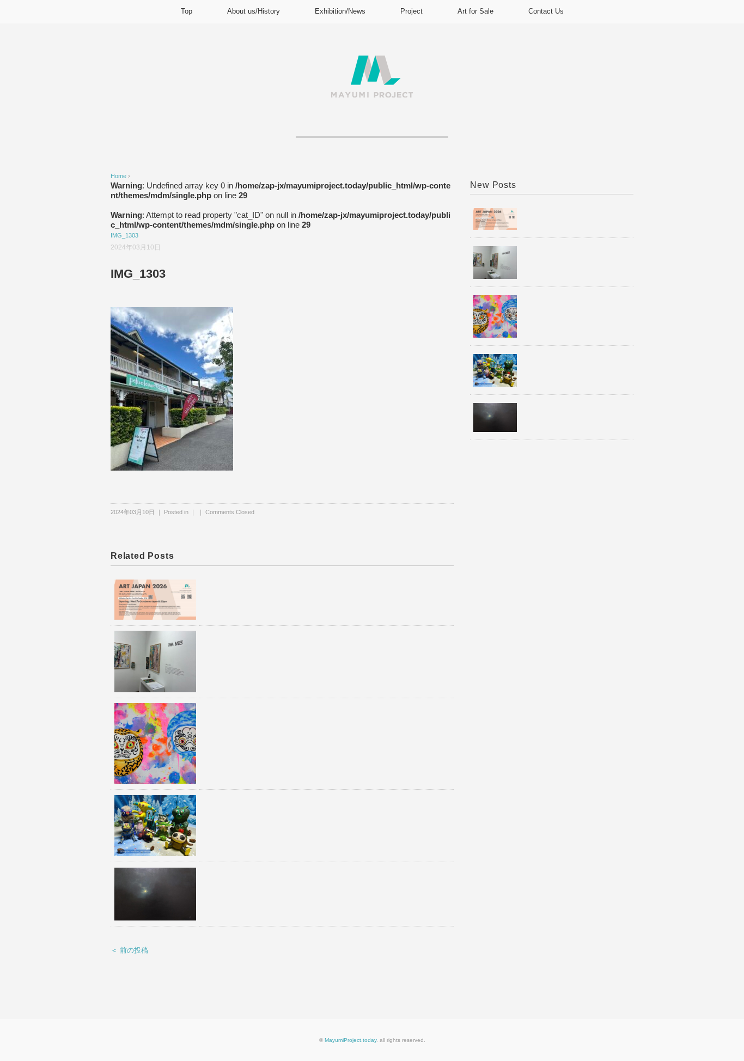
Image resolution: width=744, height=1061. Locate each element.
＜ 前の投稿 (129, 950)
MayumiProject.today (350, 1040)
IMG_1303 (124, 235)
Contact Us (546, 11)
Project (411, 11)
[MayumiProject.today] (372, 61)
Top (186, 11)
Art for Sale (475, 11)
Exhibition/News (340, 11)
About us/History (253, 11)
